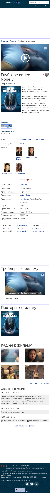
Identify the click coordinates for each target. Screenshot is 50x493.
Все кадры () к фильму (39, 383)
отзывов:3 (36, 228)
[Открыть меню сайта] (2, 3)
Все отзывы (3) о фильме (25, 426)
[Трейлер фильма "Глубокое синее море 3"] (25, 283)
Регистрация (39, 6)
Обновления (25, 465)
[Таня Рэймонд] (19, 168)
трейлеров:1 (22, 225)
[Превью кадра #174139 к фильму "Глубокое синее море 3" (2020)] (34, 356)
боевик (23, 139)
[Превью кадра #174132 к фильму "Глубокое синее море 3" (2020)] (34, 372)
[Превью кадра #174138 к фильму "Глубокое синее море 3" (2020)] (10, 356)
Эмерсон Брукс (31, 157)
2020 (22, 143)
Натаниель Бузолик (19, 158)
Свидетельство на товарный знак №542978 (15, 480)
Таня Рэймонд (19, 173)
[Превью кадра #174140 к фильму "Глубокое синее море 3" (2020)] (10, 372)
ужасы (30, 139)
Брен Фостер (7, 173)
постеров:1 (21, 231)
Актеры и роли (25, 180)
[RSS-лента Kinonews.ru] (27, 484)
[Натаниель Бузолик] (19, 151)
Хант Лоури (24, 199)
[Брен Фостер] (7, 168)
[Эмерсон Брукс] (31, 151)
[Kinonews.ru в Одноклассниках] (36, 484)
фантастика (39, 139)
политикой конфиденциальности (12, 473)
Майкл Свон (25, 195)
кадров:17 (7, 228)
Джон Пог (23, 185)
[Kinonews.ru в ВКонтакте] (32, 484)
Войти (47, 6)
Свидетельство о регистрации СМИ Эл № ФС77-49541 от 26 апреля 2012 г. (24, 478)
